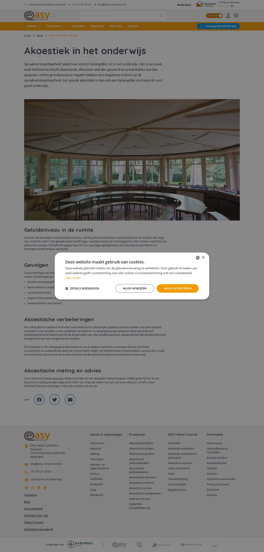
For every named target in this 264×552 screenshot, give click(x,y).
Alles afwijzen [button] (134, 288)
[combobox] (198, 258)
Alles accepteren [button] (177, 288)
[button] (82, 288)
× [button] (203, 257)
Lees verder (73, 278)
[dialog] (132, 275)
